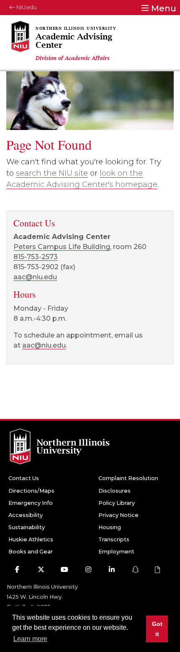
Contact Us (23, 478)
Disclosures (114, 491)
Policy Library (116, 503)
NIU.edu (26, 7)
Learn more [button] (30, 638)
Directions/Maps (31, 491)
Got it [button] (157, 629)
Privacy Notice (118, 515)
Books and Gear (30, 551)
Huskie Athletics (30, 539)
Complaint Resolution (128, 478)
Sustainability (26, 527)
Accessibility (25, 515)
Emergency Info (30, 503)
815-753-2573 (35, 257)
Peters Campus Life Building (61, 247)
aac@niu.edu (35, 277)
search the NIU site (52, 173)
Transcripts (113, 539)
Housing (109, 527)
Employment (116, 551)
